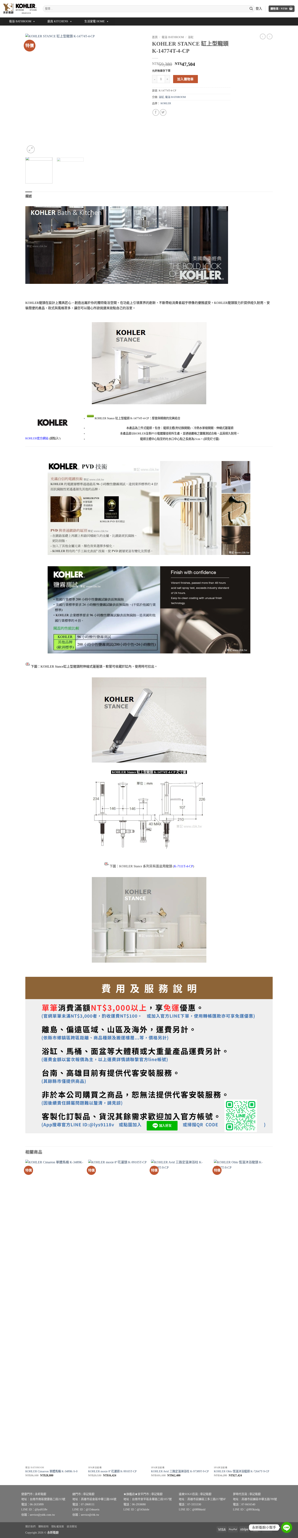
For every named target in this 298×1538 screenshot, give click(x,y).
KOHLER (166, 103)
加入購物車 (185, 79)
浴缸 (191, 37)
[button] (282, 8)
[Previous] (32, 94)
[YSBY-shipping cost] (149, 1055)
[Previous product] (269, 36)
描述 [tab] (28, 196)
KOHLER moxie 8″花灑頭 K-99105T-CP (112, 1471)
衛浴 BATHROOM (20, 21)
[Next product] (263, 36)
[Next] (138, 94)
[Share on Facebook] (155, 112)
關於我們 (30, 1526)
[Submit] (251, 8)
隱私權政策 (57, 1526)
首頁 (155, 37)
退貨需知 (72, 1526)
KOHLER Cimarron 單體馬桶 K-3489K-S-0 (51, 1471)
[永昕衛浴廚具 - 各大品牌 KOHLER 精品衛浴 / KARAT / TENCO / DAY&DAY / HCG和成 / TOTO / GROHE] (20, 9)
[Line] (286, 1527)
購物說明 (43, 1526)
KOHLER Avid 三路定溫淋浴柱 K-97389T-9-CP (180, 1471)
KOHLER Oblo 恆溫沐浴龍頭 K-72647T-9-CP (241, 1471)
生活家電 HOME (94, 21)
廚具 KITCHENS (57, 21)
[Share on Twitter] (163, 112)
